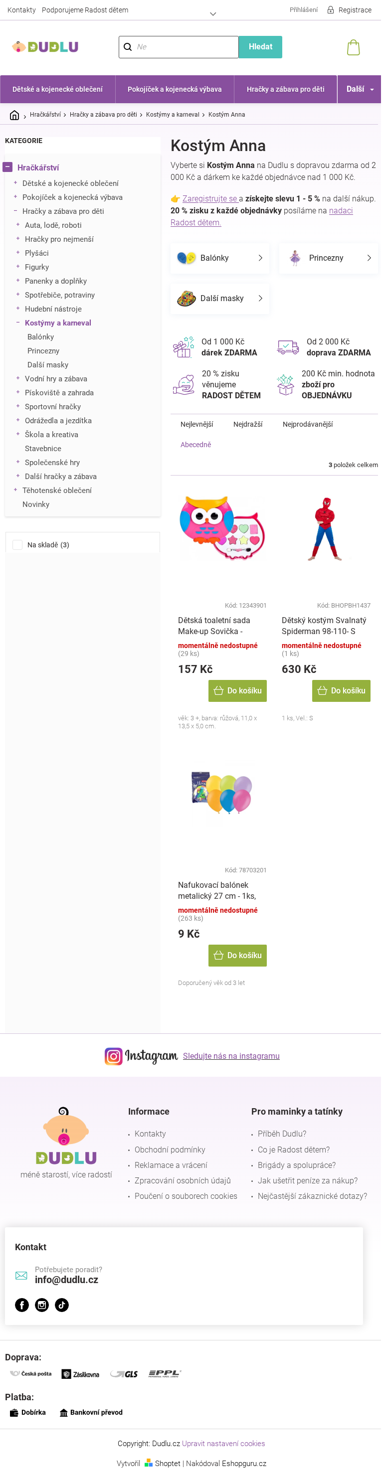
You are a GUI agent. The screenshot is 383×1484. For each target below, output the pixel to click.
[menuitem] (56, 89)
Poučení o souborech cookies (183, 1207)
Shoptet (164, 1474)
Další (348, 89)
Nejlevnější (197, 435)
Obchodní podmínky (167, 1160)
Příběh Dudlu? (277, 1145)
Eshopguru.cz (240, 1474)
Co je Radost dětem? (289, 1160)
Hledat (255, 46)
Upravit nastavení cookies (220, 1454)
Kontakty (21, 10)
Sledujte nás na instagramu (228, 1067)
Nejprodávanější (308, 435)
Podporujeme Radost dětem (85, 10)
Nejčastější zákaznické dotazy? (307, 1207)
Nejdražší (247, 435)
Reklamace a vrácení (168, 1176)
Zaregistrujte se (211, 198)
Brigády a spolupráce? (292, 1176)
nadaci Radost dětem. (209, 222)
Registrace (347, 10)
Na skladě (47, 545)
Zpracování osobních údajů (180, 1191)
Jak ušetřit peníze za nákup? (303, 1191)
